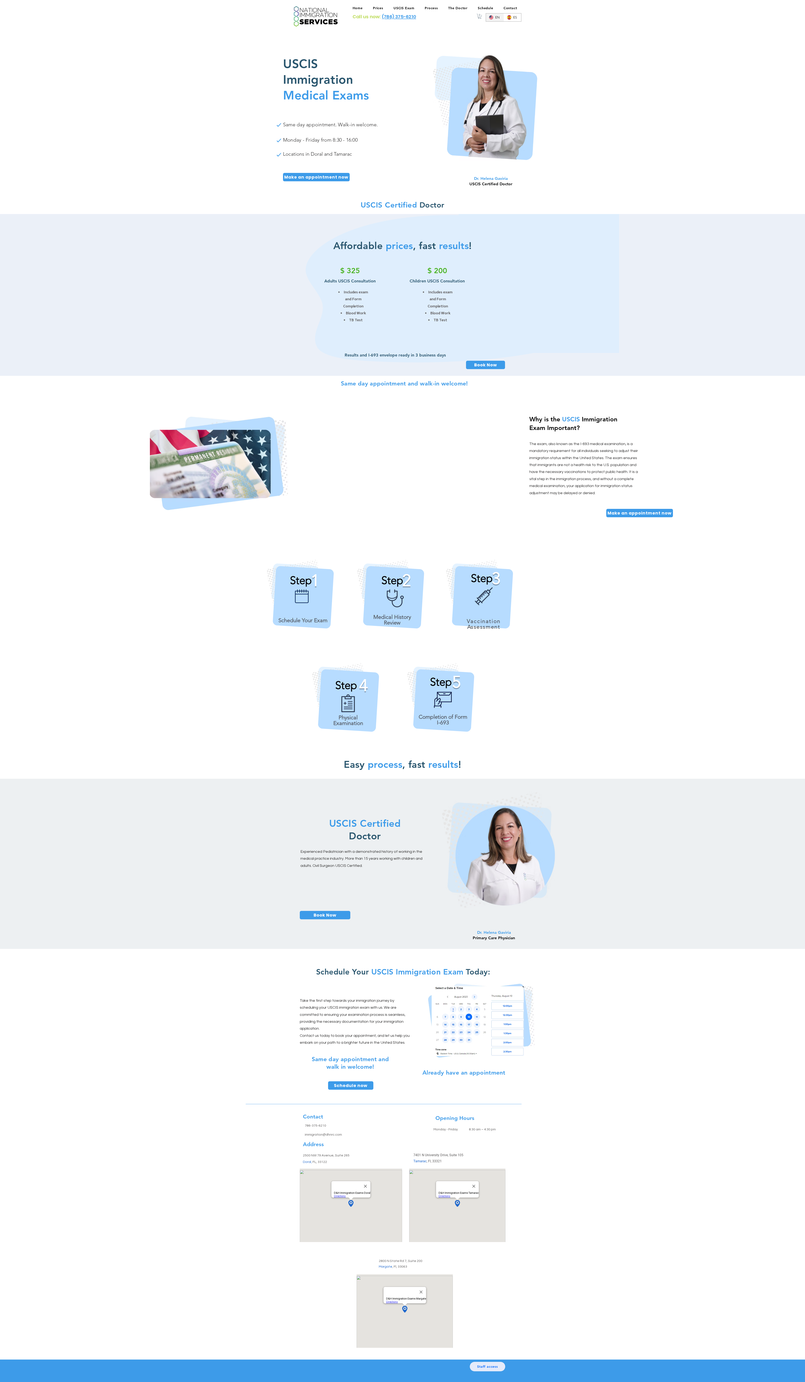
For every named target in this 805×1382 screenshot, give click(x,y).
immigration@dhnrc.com (323, 1134)
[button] (480, 16)
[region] (303, 605)
